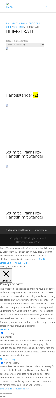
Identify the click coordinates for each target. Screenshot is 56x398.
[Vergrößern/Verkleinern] (10, 393)
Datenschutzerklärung (18, 229)
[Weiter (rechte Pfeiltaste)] (4, 396)
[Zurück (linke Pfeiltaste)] (1, 396)
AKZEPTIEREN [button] (22, 262)
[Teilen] (4, 393)
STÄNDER (18, 27)
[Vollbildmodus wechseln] (7, 393)
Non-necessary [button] (7, 359)
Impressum (41, 229)
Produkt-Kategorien (15, 48)
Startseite (10, 23)
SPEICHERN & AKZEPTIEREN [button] (14, 388)
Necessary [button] (5, 329)
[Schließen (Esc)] (1, 393)
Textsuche (11, 40)
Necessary (9, 333)
